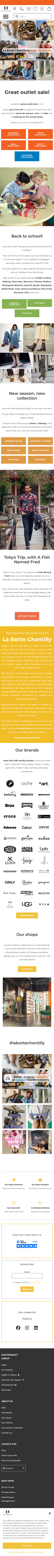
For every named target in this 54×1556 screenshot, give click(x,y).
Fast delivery (13, 1208)
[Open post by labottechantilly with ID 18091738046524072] (40, 1117)
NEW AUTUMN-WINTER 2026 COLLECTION (27, 2)
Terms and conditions (35, 1552)
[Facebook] (18, 1327)
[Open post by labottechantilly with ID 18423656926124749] (40, 1142)
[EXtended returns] (40, 1203)
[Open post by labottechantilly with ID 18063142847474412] (14, 1142)
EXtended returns (40, 1208)
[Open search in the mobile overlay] (32, 16)
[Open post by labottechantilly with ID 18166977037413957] (27, 1078)
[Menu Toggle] (6, 16)
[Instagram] (27, 1327)
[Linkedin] (35, 1327)
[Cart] (49, 8)
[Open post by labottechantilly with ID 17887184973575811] (14, 1117)
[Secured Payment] (40, 1179)
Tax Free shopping (13, 1185)
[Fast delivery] (14, 1203)
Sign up (27, 1289)
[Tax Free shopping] (14, 1179)
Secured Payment (40, 1185)
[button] (49, 1513)
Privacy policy (35, 1282)
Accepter (27, 1545)
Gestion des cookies (16, 1552)
